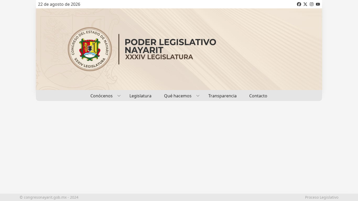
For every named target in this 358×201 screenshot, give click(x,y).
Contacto (258, 96)
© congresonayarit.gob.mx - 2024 (49, 197)
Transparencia (222, 96)
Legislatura (140, 96)
